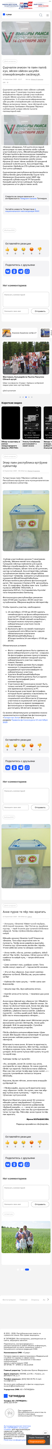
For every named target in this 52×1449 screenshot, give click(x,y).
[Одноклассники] (14, 271)
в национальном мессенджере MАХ (22, 210)
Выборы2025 (9, 817)
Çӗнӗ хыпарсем (10, 61)
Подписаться (36, 1441)
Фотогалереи (9, 1299)
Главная (23, 1299)
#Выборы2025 (9, 230)
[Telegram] (20, 271)
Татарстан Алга (11, 717)
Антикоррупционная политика (17, 1426)
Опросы (35, 1299)
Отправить (40, 311)
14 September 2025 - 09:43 (12, 471)
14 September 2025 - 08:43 (12, 916)
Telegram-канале (28, 198)
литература (8, 1214)
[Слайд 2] (23, 397)
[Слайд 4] (29, 397)
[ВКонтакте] (7, 271)
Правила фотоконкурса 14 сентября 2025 (25, 721)
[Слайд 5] (31, 397)
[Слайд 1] (20, 397)
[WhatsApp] (27, 271)
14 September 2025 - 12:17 (12, 79)
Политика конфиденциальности (18, 1440)
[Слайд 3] (26, 397)
